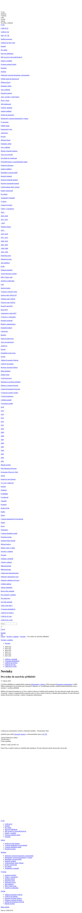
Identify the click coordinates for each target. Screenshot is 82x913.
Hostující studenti (6, 176)
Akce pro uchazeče (7, 154)
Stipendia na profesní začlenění (10, 382)
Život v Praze (5, 100)
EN (2, 635)
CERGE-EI (4, 28)
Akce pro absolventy (7, 342)
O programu (4, 122)
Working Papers (6, 227)
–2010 (3, 223)
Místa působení (5, 371)
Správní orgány (5, 288)
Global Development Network (10, 389)
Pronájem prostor (6, 537)
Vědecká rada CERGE (8, 299)
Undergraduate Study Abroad (10, 187)
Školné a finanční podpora (9, 151)
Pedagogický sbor (6, 129)
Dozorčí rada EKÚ (7, 306)
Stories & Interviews (7, 338)
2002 (2, 458)
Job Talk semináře (6, 602)
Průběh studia (5, 126)
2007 (2, 439)
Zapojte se (4, 346)
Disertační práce (6, 255)
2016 (2, 407)
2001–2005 (4, 245)
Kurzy (3, 526)
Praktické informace (7, 165)
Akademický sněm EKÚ (8, 313)
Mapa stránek (5, 907)
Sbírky (3, 515)
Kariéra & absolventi (7, 115)
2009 (2, 432)
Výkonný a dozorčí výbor (9, 292)
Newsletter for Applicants (9, 158)
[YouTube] (2, 710)
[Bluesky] (3, 721)
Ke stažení (4, 194)
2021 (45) (8, 656)
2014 (2, 414)
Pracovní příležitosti (7, 53)
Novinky (3, 555)
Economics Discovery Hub (9, 472)
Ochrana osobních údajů (8, 64)
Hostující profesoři (6, 320)
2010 (2, 429)
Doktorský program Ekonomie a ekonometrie (15, 75)
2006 (2, 443)
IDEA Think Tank (6, 277)
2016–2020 (4, 216)
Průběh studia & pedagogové (10, 79)
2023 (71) (8, 652)
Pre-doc (3, 136)
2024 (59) (8, 650)
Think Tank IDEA (6, 605)
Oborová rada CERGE (8, 302)
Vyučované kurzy (6, 378)
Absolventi (4, 133)
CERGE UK (5, 32)
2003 (2, 454)
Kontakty (4, 68)
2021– (3, 212)
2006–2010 (4, 241)
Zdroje (3, 476)
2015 (2, 411)
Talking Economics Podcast (9, 360)
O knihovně (4, 497)
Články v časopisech (7, 209)
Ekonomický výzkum (38, 684)
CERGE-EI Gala (6, 616)
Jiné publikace (5, 263)
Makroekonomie (6, 566)
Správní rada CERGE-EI (9, 295)
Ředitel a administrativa (8, 324)
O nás (2, 25)
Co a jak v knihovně (7, 483)
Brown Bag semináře (7, 591)
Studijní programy (6, 39)
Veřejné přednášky (6, 587)
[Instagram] (2, 716)
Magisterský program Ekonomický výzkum (14, 118)
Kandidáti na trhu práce (8, 353)
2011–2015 (4, 219)
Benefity (3, 335)
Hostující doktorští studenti (9, 180)
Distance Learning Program (9, 385)
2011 (2, 425)
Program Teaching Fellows (9, 367)
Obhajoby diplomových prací (10, 580)
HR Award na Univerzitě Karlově (11, 57)
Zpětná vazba (5, 375)
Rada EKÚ (4, 310)
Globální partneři (6, 400)
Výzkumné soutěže (7, 403)
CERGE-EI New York (8, 43)
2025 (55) (8, 648)
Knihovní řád (5, 508)
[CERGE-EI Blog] (2, 713)
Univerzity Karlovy (20, 734)
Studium (3, 71)
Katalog (3, 486)
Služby (3, 512)
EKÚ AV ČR (5, 35)
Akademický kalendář (8, 198)
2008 (2, 436)
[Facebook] (1, 702)
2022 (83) (8, 654)
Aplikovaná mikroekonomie (9, 573)
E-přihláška (4, 494)
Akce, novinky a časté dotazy (10, 97)
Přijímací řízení (5, 82)
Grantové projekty (6, 205)
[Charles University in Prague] (41, 811)
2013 (2, 418)
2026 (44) (8, 647)
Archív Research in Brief (9, 274)
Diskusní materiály (7, 270)
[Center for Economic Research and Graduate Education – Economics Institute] (8, 7)
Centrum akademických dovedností (12, 519)
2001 (2, 461)
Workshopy (4, 530)
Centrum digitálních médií (9, 533)
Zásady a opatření (6, 61)
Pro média (4, 50)
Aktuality (4, 501)
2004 (2, 450)
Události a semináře (7, 559)
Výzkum (3, 201)
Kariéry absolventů (7, 191)
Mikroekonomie (6, 569)
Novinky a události (7, 551)
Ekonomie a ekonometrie (64, 684)
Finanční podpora (6, 93)
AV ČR (44, 734)
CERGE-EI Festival (7, 613)
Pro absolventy (5, 598)
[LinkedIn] (2, 699)
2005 (2, 447)
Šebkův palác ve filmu (8, 548)
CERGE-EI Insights (7, 364)
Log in (3, 629)
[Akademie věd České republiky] (11, 817)
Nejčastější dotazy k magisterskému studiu (14, 162)
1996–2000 (4, 248)
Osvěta (3, 356)
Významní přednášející (8, 609)
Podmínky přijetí (6, 86)
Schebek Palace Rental (8, 540)
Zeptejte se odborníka (7, 281)
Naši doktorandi (6, 104)
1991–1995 (4, 252)
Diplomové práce (6, 259)
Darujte (3, 349)
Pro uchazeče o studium (8, 595)
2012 (2, 421)
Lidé (2, 284)
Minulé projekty (6, 465)
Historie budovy (6, 544)
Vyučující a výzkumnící (8, 317)
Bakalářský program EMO (9, 172)
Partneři (3, 46)
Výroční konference (7, 396)
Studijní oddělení (6, 111)
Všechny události (6, 562)
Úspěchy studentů (6, 108)
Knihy (3, 266)
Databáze (4, 490)
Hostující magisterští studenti (10, 183)
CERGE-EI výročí (7, 620)
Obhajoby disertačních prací (9, 577)
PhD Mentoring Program (8, 468)
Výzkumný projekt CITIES (9, 393)
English (3, 633)
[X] (3, 707)
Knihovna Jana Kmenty (8, 479)
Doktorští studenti (6, 328)
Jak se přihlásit (5, 89)
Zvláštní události (6, 584)
